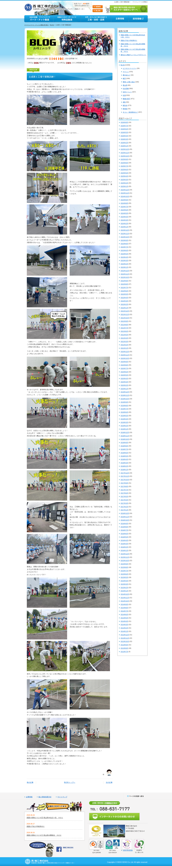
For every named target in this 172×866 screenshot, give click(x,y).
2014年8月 (124, 608)
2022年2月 (124, 304)
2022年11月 (125, 274)
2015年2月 (124, 587)
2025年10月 (125, 156)
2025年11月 (125, 153)
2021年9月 (124, 321)
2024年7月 (124, 207)
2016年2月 (124, 547)
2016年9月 (124, 523)
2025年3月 (124, 180)
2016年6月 (124, 534)
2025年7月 (124, 166)
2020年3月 (124, 382)
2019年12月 (125, 392)
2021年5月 (124, 335)
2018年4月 (124, 459)
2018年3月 (124, 463)
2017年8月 (124, 486)
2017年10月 (125, 480)
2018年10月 (125, 439)
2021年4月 (124, 338)
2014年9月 (124, 604)
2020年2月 (124, 385)
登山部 (125, 85)
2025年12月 (125, 149)
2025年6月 (124, 169)
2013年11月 (125, 638)
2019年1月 (124, 429)
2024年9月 (124, 200)
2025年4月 (124, 176)
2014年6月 (124, 614)
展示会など (126, 75)
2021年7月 (124, 328)
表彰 (124, 102)
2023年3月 (124, 260)
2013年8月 (124, 648)
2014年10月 (125, 601)
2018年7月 (124, 449)
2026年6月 (124, 129)
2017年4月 (124, 500)
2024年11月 (125, 193)
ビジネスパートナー (129, 68)
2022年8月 (124, 284)
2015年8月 (124, 567)
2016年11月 (125, 517)
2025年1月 (124, 186)
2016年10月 (125, 520)
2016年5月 (124, 537)
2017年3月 (124, 503)
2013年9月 (124, 645)
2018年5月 (124, 456)
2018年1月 (124, 469)
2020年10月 (125, 358)
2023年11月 (125, 233)
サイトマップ (62, 797)
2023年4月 (124, 257)
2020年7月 (124, 368)
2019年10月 (125, 399)
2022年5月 (124, 294)
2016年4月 (124, 540)
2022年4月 (124, 298)
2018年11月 (125, 436)
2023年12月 (125, 230)
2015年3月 (124, 584)
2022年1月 (124, 308)
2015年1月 (124, 591)
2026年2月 (124, 143)
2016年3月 (124, 544)
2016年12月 (125, 513)
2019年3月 (124, 422)
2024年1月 (124, 227)
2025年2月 (124, 183)
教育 (124, 78)
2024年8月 (124, 203)
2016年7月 (124, 530)
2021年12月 (125, 311)
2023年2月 (124, 264)
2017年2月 (124, 507)
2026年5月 (124, 132)
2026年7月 (124, 126)
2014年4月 (124, 621)
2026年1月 (124, 146)
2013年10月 (125, 641)
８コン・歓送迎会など (130, 112)
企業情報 (29, 797)
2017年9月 (124, 483)
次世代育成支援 (128, 850)
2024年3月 (124, 220)
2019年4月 (124, 419)
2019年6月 (124, 412)
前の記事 (30, 782)
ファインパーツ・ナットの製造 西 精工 (36, 25)
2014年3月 (124, 624)
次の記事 (109, 782)
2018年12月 (125, 432)
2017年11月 (125, 476)
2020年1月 (124, 389)
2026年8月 (124, 122)
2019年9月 (124, 402)
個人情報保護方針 (44, 797)
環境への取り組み (129, 82)
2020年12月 (125, 351)
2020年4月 (124, 378)
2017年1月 (124, 510)
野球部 (125, 109)
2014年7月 (124, 611)
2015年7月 (124, 571)
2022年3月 (124, 301)
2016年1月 (124, 550)
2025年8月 (124, 163)
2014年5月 (124, 618)
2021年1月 (124, 348)
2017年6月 (124, 493)
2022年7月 (124, 287)
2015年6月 (124, 574)
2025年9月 (124, 159)
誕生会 (125, 105)
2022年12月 (125, 271)
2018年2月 (124, 466)
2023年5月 (124, 254)
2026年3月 (124, 139)
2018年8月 (124, 446)
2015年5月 (124, 577)
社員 (124, 95)
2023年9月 (124, 240)
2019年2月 (124, 426)
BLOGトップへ (69, 782)
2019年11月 (125, 395)
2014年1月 (124, 631)
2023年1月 (124, 267)
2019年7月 (124, 409)
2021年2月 (124, 345)
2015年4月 (124, 581)
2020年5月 (124, 375)
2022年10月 (125, 277)
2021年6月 (124, 331)
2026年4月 (124, 136)
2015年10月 (125, 560)
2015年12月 (125, 554)
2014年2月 (124, 628)
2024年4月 (124, 217)
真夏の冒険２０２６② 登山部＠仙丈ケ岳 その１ (45, 818)
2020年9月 (124, 362)
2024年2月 (124, 223)
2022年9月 (124, 281)
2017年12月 (125, 473)
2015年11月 (125, 557)
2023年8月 (124, 244)
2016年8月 (124, 527)
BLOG (52, 25)
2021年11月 (125, 314)
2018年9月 (124, 442)
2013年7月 (124, 652)
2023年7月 (124, 247)
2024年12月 (125, 190)
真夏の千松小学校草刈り (129, 40)
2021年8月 (124, 325)
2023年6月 (124, 250)
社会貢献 (126, 88)
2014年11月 (125, 598)
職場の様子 (126, 99)
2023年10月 (125, 237)
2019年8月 (124, 405)
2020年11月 (125, 355)
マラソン (126, 72)
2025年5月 (124, 173)
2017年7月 (124, 490)
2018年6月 (124, 453)
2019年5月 (124, 416)
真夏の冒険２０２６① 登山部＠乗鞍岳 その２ (44, 835)
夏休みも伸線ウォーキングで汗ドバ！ (133, 55)
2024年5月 (124, 213)
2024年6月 (124, 210)
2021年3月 (124, 341)
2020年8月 (124, 365)
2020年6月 (124, 372)
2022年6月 (124, 291)
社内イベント (127, 92)
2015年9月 (124, 564)
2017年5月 (124, 496)
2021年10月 (125, 318)
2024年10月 (125, 196)
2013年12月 (125, 635)
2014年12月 (125, 594)
